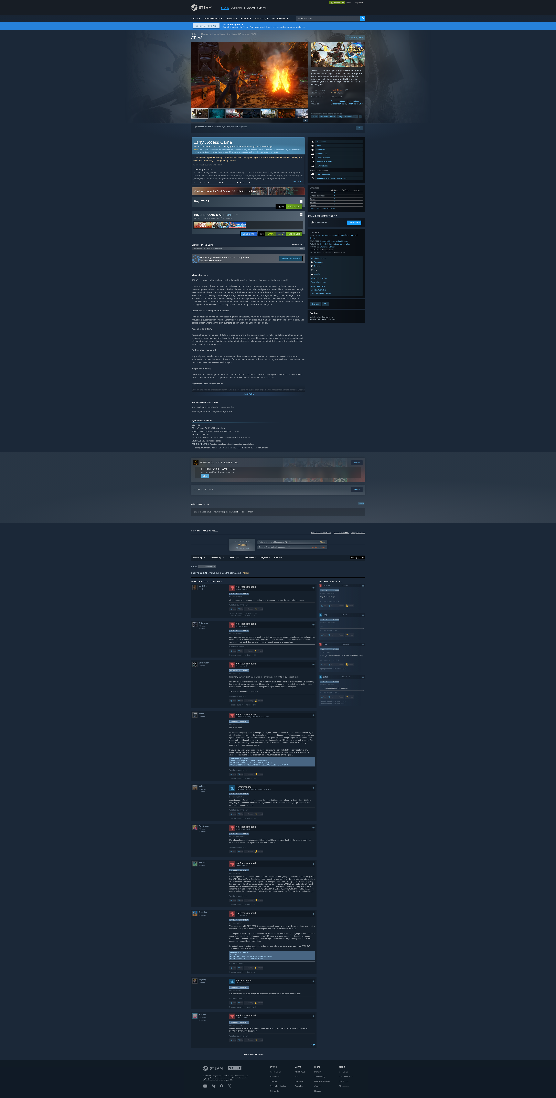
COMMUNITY (238, 7)
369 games (202, 626)
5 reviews (202, 983)
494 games (202, 1017)
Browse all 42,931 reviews (254, 1054)
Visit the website (318, 258)
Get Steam (343, 1072)
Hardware (299, 1081)
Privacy (317, 1072)
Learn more (273, 152)
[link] (272, 234)
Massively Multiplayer (340, 235)
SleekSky (203, 912)
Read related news (318, 282)
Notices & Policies (322, 1081)
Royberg (202, 980)
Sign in (196, 127)
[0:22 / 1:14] (249, 75)
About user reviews (341, 533)
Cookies (317, 1086)
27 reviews (202, 1020)
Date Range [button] (249, 558)
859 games (202, 829)
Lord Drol (203, 586)
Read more (297, 181)
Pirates (332, 117)
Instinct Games (354, 101)
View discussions (318, 286)
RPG (355, 117)
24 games (202, 789)
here (239, 512)
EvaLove (202, 1015)
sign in (348, 3)
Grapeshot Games (338, 101)
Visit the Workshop (318, 290)
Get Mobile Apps (346, 1077)
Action (318, 235)
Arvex (201, 714)
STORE (225, 7)
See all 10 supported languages (322, 208)
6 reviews (202, 717)
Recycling (299, 1086)
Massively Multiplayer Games (213, 34)
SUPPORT (262, 7)
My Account (344, 1086)
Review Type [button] (198, 558)
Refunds (317, 1091)
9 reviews (202, 628)
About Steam (275, 1072)
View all (361, 503)
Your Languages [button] (206, 567)
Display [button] (277, 558)
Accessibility (319, 1077)
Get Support (344, 1081)
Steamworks (275, 1081)
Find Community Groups (321, 294)
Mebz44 (202, 786)
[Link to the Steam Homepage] (201, 10)
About (251, 7)
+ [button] (360, 117)
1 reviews (202, 666)
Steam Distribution (278, 1086)
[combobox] (328, 18)
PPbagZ (202, 862)
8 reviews (202, 589)
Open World (324, 117)
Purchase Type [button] (216, 558)
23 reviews (202, 915)
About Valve (300, 1072)
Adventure (348, 117)
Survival (314, 117)
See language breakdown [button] (321, 533)
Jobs (297, 1077)
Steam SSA (275, 1077)
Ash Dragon (204, 826)
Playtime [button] (264, 558)
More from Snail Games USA (219, 462)
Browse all (297, 245)
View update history (319, 278)
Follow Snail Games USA (218, 469)
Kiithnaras (203, 623)
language (358, 3)
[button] (196, 18)
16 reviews (202, 831)
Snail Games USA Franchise (238, 34)
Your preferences (358, 533)
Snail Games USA (355, 104)
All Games (195, 34)
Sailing (340, 117)
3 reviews (202, 791)
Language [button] (233, 558)
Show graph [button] (356, 558)
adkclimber (204, 663)
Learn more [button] (354, 222)
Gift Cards (274, 1091)
